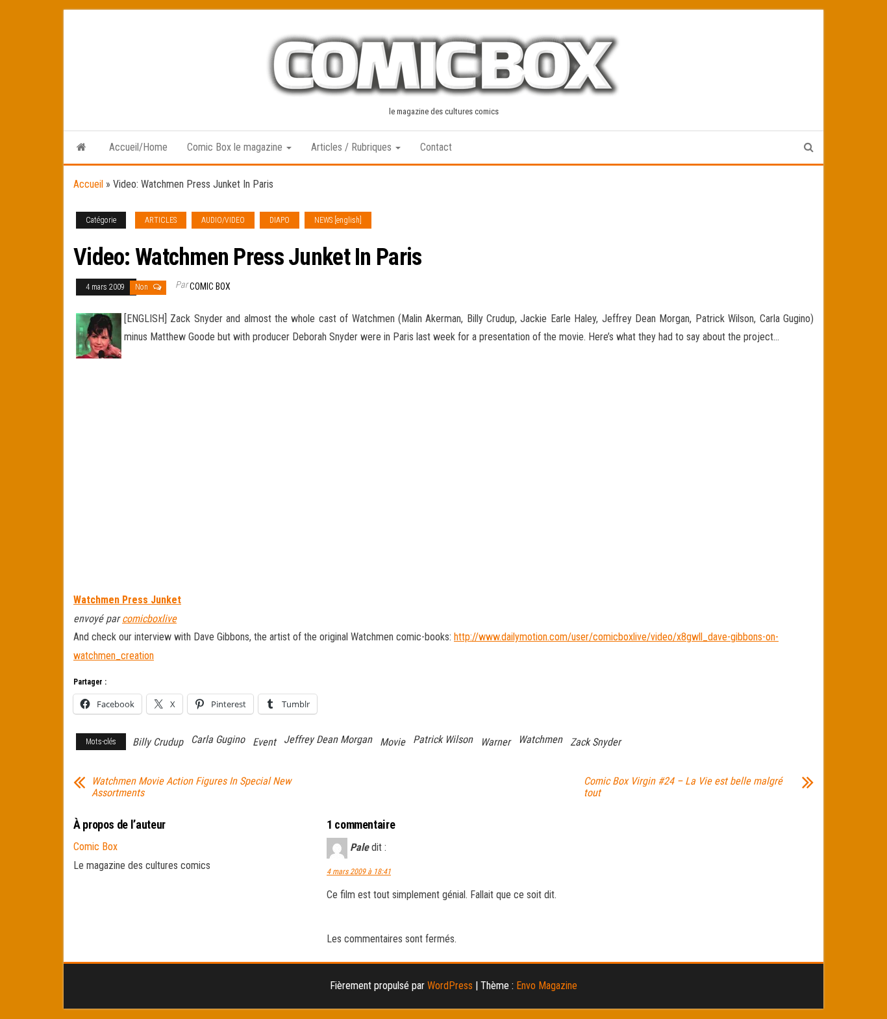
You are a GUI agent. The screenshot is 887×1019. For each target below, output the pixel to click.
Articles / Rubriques (352, 147)
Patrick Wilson (443, 739)
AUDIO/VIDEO (223, 220)
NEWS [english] (338, 220)
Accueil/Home (138, 147)
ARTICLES (161, 220)
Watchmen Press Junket (127, 600)
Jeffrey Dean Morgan (328, 739)
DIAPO (279, 220)
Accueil (88, 184)
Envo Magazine (546, 985)
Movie (392, 742)
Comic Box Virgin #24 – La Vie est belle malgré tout (683, 787)
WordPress (450, 985)
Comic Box (210, 286)
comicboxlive (149, 618)
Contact (436, 147)
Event (264, 742)
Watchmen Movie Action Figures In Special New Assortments (191, 787)
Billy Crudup (157, 742)
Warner (495, 742)
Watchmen (540, 739)
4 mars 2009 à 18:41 (359, 871)
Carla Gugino (218, 739)
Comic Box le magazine (236, 147)
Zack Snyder (595, 742)
